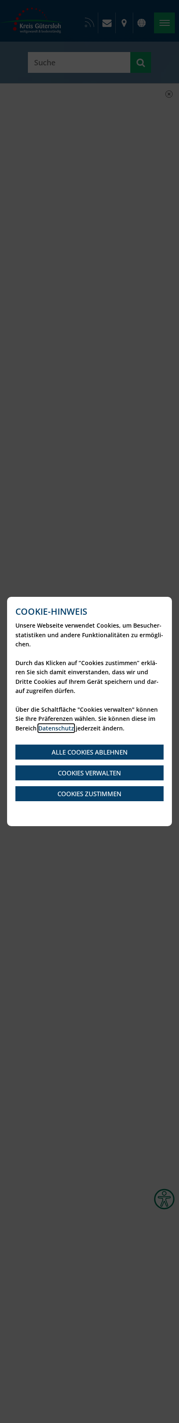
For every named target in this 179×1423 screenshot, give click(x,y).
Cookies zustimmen (89, 794)
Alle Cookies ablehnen (90, 752)
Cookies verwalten (89, 773)
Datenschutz (56, 728)
